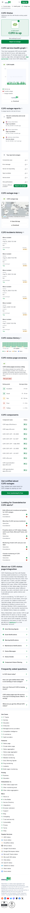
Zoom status (7, 871)
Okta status (7, 860)
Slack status (7, 868)
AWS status (7, 837)
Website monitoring (9, 757)
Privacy (5, 825)
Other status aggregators (10, 790)
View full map (16, 221)
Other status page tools (10, 784)
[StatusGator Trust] (4, 905)
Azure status (7, 840)
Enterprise (6, 726)
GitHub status (8, 845)
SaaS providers (8, 737)
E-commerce (7, 734)
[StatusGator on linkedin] (5, 898)
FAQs (4, 831)
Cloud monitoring (8, 755)
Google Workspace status (11, 851)
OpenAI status (8, 863)
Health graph (17, 6)
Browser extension (9, 808)
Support (5, 811)
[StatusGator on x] (22, 898)
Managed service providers (11, 728)
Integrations (6, 805)
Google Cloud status (10, 848)
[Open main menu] (3, 2)
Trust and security (8, 819)
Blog (4, 814)
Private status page (9, 746)
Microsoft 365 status (10, 857)
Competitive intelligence (10, 731)
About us (6, 796)
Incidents (6, 766)
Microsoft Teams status (11, 854)
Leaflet (4, 216)
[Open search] (19, 2)
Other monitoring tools (10, 787)
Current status (6, 6)
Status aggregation (9, 749)
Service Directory (8, 802)
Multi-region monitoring (10, 769)
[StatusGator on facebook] (19, 898)
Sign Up (24, 2)
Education (6, 723)
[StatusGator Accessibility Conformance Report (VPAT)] (12, 905)
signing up (12, 622)
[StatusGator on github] (17, 898)
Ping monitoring (8, 763)
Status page (6, 743)
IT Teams (6, 717)
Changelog (6, 816)
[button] (3, 204)
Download (16, 101)
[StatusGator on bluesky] (11, 898)
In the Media (7, 799)
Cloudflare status (9, 843)
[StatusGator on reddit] (2, 898)
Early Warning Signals (9, 760)
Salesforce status (9, 865)
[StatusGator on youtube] (8, 898)
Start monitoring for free (15, 493)
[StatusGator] (15, 879)
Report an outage (15, 41)
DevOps (5, 720)
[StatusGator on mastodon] (14, 898)
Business (6, 775)
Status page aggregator (10, 752)
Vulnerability (7, 822)
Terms (5, 828)
